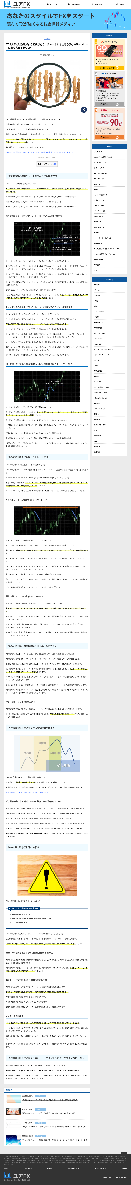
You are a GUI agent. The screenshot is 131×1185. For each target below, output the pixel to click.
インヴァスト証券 (100, 211)
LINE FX (97, 184)
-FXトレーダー (99, 312)
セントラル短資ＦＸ (100, 195)
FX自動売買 (98, 328)
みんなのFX (98, 152)
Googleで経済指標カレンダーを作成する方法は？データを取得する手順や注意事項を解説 (54, 1127)
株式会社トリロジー (73, 1168)
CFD (95, 441)
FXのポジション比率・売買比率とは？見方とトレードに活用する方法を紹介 (50, 1100)
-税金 (96, 306)
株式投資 (97, 446)
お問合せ (124, 1168)
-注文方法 (97, 290)
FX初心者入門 (100, 4)
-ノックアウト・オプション (103, 238)
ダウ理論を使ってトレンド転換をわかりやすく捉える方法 (27, 792)
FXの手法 (97, 403)
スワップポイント (100, 382)
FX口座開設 (76, 4)
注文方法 (49, 1168)
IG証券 (96, 232)
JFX (95, 270)
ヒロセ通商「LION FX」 (102, 162)
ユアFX (111, 1177)
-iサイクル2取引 (99, 205)
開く (54, 164)
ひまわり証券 (98, 259)
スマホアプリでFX (100, 425)
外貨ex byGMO (99, 168)
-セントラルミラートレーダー (103, 349)
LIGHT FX (97, 222)
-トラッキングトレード (101, 355)
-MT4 (96, 365)
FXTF (96, 189)
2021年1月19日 (48, 55)
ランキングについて (100, 1168)
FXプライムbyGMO (100, 173)
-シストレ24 (98, 344)
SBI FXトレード (99, 227)
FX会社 (122, 4)
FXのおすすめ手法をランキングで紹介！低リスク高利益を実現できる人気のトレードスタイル (40, 152)
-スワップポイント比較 (101, 387)
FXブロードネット (100, 178)
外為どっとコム (99, 216)
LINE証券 (97, 265)
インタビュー (98, 430)
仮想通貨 (97, 452)
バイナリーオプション (101, 392)
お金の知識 (97, 435)
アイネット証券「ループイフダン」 (105, 254)
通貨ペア (97, 414)
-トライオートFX (99, 333)
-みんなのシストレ (100, 338)
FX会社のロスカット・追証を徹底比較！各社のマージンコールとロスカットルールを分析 (54, 1140)
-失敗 (96, 301)
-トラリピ (97, 360)
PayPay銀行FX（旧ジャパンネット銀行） (107, 249)
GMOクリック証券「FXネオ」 (104, 157)
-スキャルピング (99, 409)
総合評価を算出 (21, 1160)
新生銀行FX (98, 243)
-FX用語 (96, 317)
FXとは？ (53, 4)
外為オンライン (99, 200)
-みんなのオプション (100, 398)
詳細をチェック (108, 68)
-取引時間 (97, 295)
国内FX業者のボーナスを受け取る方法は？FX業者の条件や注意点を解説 (48, 1113)
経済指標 (97, 419)
